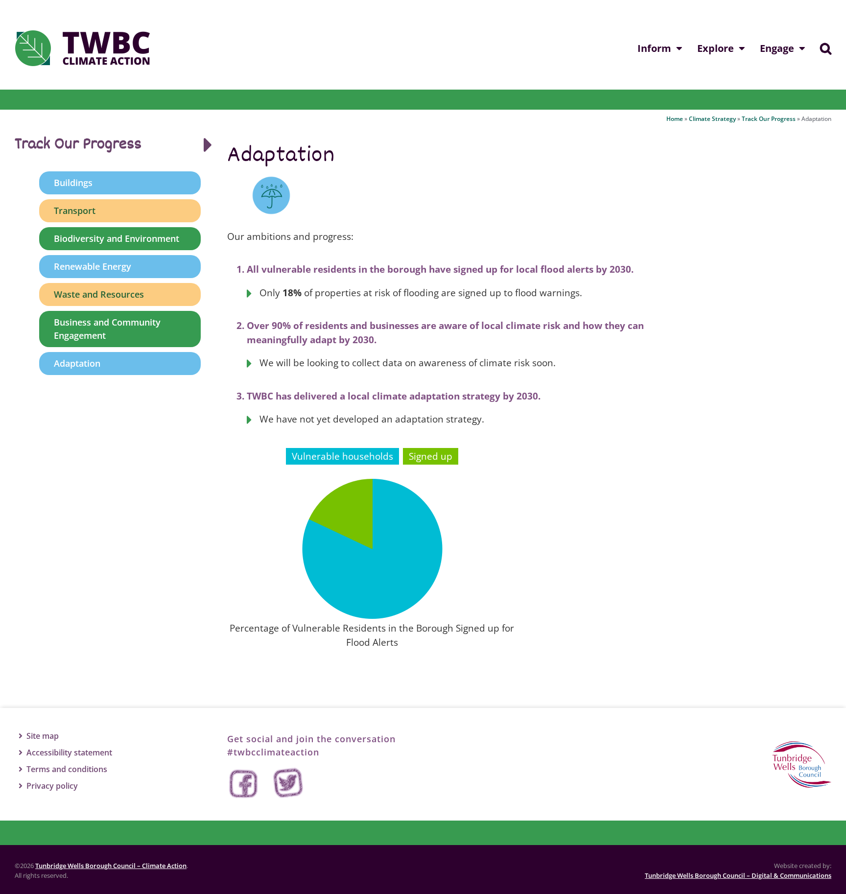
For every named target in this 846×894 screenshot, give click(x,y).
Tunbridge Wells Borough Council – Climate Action (111, 865)
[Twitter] (288, 783)
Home (674, 119)
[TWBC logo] (802, 745)
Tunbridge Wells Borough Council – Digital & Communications (738, 875)
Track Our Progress (769, 119)
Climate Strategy (712, 119)
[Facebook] (244, 783)
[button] (825, 48)
